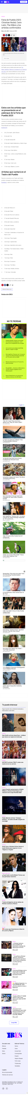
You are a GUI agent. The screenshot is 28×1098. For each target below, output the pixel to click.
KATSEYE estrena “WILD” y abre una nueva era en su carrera (12, 763)
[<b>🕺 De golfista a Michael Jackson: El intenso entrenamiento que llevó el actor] (6, 958)
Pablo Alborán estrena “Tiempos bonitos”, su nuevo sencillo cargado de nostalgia (13, 819)
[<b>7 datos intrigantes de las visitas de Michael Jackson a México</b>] (14, 889)
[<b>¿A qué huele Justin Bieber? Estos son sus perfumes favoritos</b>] (14, 862)
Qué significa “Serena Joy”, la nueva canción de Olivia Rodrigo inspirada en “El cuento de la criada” (15, 355)
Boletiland (3, 182)
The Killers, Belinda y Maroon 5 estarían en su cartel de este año (14, 69)
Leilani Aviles (15, 950)
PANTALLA (15, 994)
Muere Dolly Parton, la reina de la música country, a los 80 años (14, 376)
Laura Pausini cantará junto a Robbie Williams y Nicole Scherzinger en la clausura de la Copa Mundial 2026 (13, 791)
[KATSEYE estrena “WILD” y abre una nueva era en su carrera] (14, 750)
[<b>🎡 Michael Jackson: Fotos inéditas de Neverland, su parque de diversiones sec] (6, 945)
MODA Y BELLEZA (6, 873)
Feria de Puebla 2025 (7, 289)
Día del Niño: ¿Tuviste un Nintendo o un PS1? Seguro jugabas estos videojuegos (15, 369)
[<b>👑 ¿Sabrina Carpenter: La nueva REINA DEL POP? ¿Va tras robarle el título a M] (6, 985)
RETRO (3, 900)
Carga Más (14, 1022)
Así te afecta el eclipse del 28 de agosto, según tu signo (14, 348)
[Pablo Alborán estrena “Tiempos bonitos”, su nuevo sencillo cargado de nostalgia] (14, 805)
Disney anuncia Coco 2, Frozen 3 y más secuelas (15, 362)
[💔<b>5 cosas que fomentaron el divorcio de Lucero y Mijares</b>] (14, 916)
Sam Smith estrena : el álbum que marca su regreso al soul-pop (14, 736)
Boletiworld (4, 127)
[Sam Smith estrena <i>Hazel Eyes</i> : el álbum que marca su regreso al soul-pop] (14, 723)
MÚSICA (3, 16)
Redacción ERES (13, 31)
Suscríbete (23, 1)
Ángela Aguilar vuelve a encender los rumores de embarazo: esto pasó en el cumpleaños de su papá (15, 342)
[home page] (6, 2)
